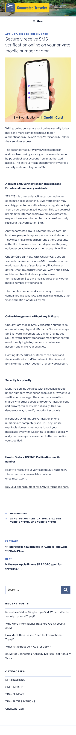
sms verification (43, 522)
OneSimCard (39, 34)
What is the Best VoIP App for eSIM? (28, 646)
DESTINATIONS (15, 680)
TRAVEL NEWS (14, 694)
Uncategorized (14, 708)
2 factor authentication (28, 519)
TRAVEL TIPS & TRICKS (20, 701)
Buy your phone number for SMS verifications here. (37, 486)
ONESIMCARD (19, 513)
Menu (40, 21)
